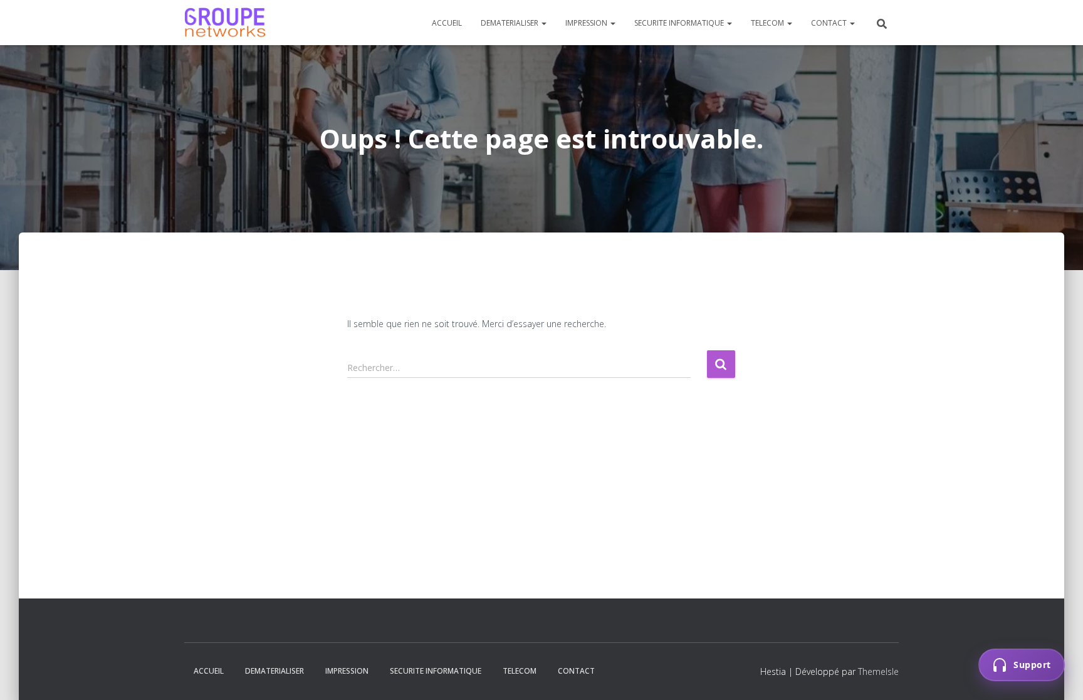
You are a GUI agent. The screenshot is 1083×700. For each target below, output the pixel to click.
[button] (543, 23)
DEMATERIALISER (510, 23)
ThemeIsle (878, 671)
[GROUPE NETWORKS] (225, 22)
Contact (830, 23)
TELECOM (768, 23)
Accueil (447, 23)
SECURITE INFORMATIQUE (680, 23)
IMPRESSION (587, 23)
